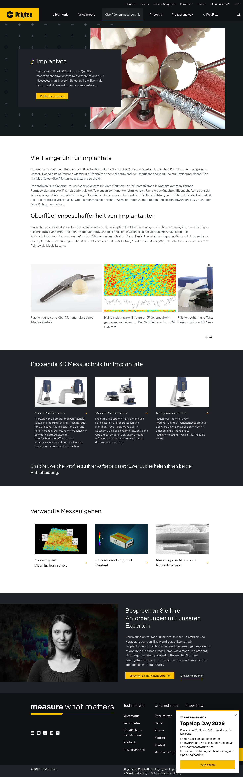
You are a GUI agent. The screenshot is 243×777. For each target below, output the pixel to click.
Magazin (131, 4)
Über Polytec (163, 716)
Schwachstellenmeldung (165, 773)
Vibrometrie (60, 14)
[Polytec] (19, 14)
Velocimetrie (86, 14)
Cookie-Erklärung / (138, 773)
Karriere (185, 4)
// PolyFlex (210, 14)
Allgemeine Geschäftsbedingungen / (145, 769)
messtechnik (132, 735)
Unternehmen (219, 4)
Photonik (156, 14)
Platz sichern (208, 764)
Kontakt (201, 4)
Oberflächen (131, 730)
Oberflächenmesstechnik (122, 14)
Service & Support (164, 4)
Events (145, 4)
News (158, 723)
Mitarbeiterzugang (167, 752)
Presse (159, 730)
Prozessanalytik (182, 14)
